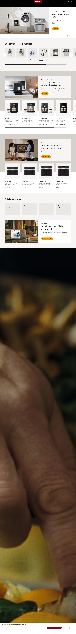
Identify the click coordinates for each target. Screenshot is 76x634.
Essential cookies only (58, 628)
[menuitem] (8, 5)
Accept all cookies (50, 628)
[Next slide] (70, 36)
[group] (12, 112)
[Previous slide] (68, 36)
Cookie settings (66, 628)
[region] (38, 22)
